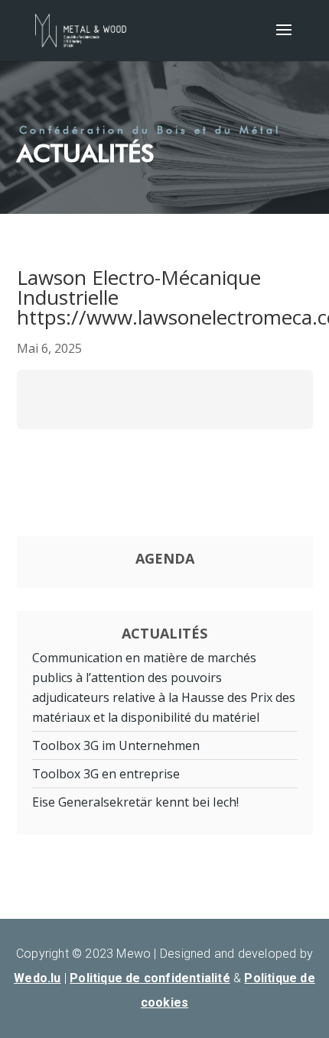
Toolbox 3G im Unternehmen (116, 745)
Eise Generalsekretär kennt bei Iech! (135, 802)
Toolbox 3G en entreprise (106, 773)
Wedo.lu (37, 978)
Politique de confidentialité (150, 978)
